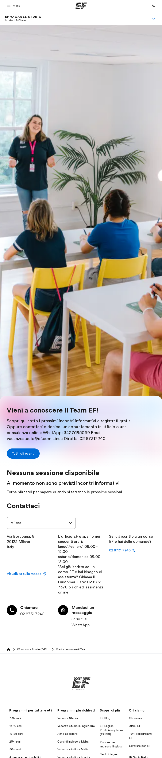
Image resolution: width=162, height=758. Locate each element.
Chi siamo (135, 718)
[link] (23, 18)
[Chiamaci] (153, 6)
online (63, 592)
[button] (14, 6)
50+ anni (15, 749)
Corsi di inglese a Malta (73, 741)
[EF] (81, 6)
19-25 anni (16, 733)
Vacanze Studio (67, 718)
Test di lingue (108, 754)
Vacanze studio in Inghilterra (76, 726)
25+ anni (14, 741)
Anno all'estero (67, 733)
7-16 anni (15, 718)
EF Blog (105, 718)
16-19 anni (15, 726)
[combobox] (41, 523)
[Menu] (153, 18)
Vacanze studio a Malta (72, 749)
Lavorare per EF (139, 745)
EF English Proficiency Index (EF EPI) (111, 730)
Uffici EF (135, 726)
